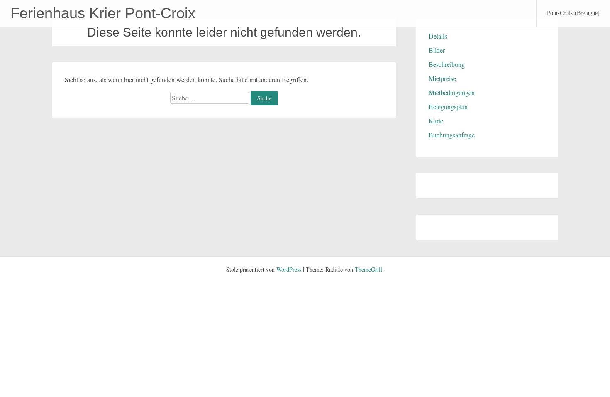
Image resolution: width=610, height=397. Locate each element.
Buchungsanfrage (452, 134)
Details (438, 36)
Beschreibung (447, 64)
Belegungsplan (448, 106)
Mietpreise (442, 78)
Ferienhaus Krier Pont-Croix (102, 13)
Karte (436, 120)
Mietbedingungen (452, 92)
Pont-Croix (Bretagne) (573, 13)
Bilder (437, 50)
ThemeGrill (368, 269)
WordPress (288, 269)
